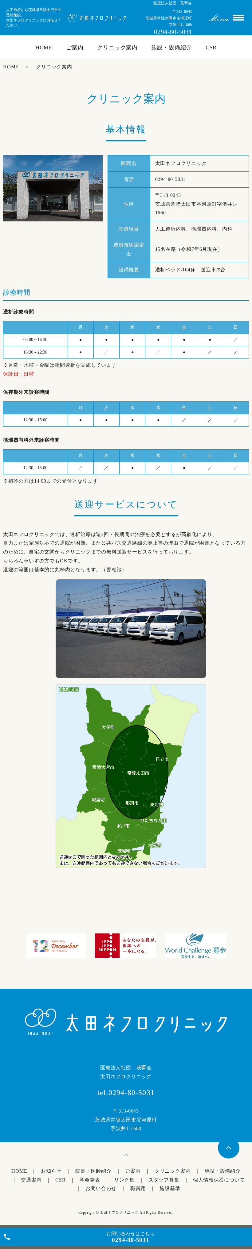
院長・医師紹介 (93, 1171)
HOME (44, 47)
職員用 (138, 1188)
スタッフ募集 (163, 1179)
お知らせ (51, 1171)
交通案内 (31, 1179)
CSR (211, 47)
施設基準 (169, 1188)
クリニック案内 (117, 47)
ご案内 (75, 47)
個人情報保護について (219, 1179)
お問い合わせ (100, 1188)
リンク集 (124, 1179)
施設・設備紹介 (171, 47)
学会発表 (90, 1179)
